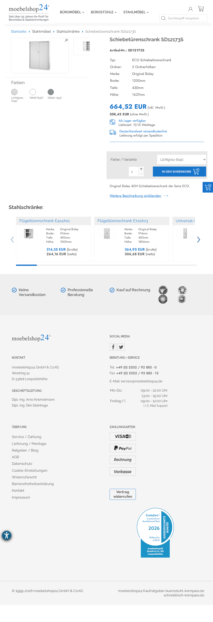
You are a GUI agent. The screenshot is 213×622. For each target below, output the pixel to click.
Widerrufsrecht (24, 477)
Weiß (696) (36, 97)
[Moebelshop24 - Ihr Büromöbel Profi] (28, 12)
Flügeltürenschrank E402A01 (44, 221)
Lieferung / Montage (29, 444)
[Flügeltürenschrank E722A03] (107, 232)
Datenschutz (22, 464)
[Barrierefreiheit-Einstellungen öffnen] (6, 535)
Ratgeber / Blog (25, 450)
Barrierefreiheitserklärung (33, 484)
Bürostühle (102, 12)
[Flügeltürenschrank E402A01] (28, 232)
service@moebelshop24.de (141, 381)
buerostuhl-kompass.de (185, 591)
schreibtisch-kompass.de (184, 595)
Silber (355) (55, 97)
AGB (15, 457)
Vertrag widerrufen (122, 494)
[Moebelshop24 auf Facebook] (113, 347)
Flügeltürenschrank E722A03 (123, 221)
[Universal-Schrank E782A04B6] (185, 232)
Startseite (20, 31)
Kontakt (18, 490)
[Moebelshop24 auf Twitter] (121, 347)
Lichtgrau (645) (17, 99)
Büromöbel (71, 12)
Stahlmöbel (134, 12)
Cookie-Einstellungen (29, 470)
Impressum (21, 497)
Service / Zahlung (26, 437)
